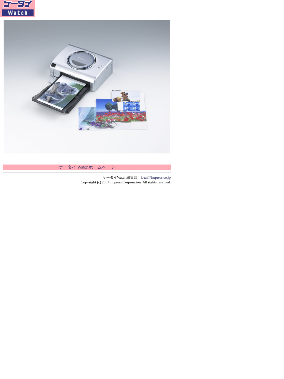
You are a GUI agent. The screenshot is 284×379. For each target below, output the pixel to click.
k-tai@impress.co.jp (156, 177)
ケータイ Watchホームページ (87, 167)
